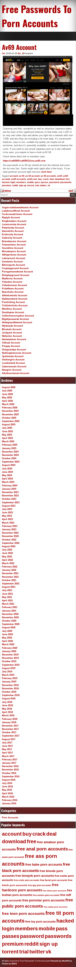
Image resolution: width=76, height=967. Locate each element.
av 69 (21, 176)
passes (44, 182)
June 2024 (7, 472)
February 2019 (9, 678)
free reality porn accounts (56, 907)
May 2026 (7, 397)
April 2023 (7, 519)
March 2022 (8, 563)
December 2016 (10, 766)
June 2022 (7, 553)
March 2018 (8, 715)
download (60, 179)
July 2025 (7, 428)
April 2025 (7, 438)
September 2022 (10, 543)
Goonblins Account (12, 248)
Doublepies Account (13, 312)
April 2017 (7, 752)
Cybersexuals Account (14, 366)
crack (46, 179)
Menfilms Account (12, 309)
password (54, 182)
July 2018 (7, 702)
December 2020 (10, 614)
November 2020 (10, 617)
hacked (5, 182)
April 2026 (7, 401)
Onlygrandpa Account (14, 349)
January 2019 (9, 681)
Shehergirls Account (13, 359)
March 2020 (8, 644)
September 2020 (10, 624)
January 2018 (9, 722)
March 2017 (8, 756)
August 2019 (8, 668)
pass (37, 182)
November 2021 (10, 577)
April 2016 (7, 793)
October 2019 (9, 661)
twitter (43, 185)
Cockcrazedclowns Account (17, 214)
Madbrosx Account (12, 278)
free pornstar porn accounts (43, 900)
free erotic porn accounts (26, 880)
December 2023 (10, 492)
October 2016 (9, 773)
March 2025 (8, 441)
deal (52, 179)
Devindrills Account (13, 231)
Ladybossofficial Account (16, 210)
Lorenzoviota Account (14, 224)
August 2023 (8, 505)
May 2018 (7, 708)
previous (5, 190)
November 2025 (10, 414)
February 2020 (9, 648)
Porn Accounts (10, 817)
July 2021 (7, 590)
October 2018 (9, 692)
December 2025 (10, 411)
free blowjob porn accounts (34, 875)
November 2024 (10, 455)
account (14, 176)
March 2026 (8, 404)
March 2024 (8, 482)
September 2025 (10, 421)
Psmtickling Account (13, 302)
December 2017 (10, 725)
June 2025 (7, 431)
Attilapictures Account (14, 254)
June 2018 (7, 705)
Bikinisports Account (13, 265)
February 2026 (9, 407)
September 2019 (10, 665)
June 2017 (7, 746)
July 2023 (7, 509)
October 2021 (9, 580)
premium (6, 185)
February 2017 (9, 759)
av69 (59, 176)
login (12, 182)
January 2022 (9, 570)
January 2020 (9, 651)
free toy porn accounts (40, 921)
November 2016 (10, 769)
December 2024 (10, 451)
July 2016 (7, 783)
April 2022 (7, 560)
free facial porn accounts (53, 880)
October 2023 (9, 499)
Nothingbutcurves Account (16, 353)
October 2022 (9, 539)
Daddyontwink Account (14, 298)
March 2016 (8, 796)
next (72, 190)
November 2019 (10, 658)
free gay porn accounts (39, 885)
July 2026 (7, 390)
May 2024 (7, 475)
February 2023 (9, 526)
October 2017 (9, 732)
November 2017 (10, 729)
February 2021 (9, 607)
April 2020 (7, 641)
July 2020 (7, 631)
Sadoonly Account (12, 237)
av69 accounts (18, 179)
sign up (22, 185)
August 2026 (8, 387)
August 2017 (8, 739)
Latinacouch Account (13, 258)
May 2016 (7, 790)
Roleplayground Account (15, 275)
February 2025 (9, 444)
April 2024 (7, 478)
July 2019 (7, 671)
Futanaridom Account (14, 244)
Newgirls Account (11, 370)
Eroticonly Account (12, 234)
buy (40, 179)
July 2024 (7, 468)
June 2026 (7, 394)
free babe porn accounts (43, 864)
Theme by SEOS (9, 964)
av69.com (32, 179)
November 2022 (10, 536)
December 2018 (10, 685)
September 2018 (10, 695)
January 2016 (9, 803)
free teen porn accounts (23, 913)
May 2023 (7, 516)
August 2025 (8, 424)
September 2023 (10, 502)
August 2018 (8, 698)
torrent (30, 185)
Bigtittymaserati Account (15, 319)
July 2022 (7, 549)
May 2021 (7, 597)
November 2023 (10, 495)
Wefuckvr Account (12, 336)
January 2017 (9, 763)
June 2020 (7, 634)
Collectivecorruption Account (18, 315)
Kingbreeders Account (14, 221)
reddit (15, 185)
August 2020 (8, 627)
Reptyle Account (11, 217)
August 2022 (8, 546)
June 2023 (7, 512)
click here (46, 172)
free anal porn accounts (42, 849)
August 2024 (8, 465)
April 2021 (7, 600)
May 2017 (7, 749)
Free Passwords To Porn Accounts (37, 16)
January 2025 (9, 448)
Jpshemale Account (13, 356)
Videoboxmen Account (14, 285)
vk (49, 185)
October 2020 (9, 620)
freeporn (28, 53)
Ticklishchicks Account (14, 305)
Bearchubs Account (12, 292)
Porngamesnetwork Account (17, 271)
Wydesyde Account (12, 325)
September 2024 (10, 461)
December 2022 (10, 532)
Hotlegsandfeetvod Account (17, 322)
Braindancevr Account (14, 241)
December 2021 (10, 573)
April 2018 (7, 712)
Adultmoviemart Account (15, 373)
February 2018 (9, 719)
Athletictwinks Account (14, 295)
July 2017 (7, 742)
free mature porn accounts (46, 895)
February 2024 (9, 485)
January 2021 (9, 610)
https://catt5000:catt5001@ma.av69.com (24, 160)
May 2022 (7, 556)
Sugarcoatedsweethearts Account (20, 207)
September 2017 (10, 735)
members (21, 182)
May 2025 (7, 434)
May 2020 (7, 637)
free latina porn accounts (54, 891)
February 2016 (9, 800)
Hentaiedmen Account (14, 339)
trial (37, 185)
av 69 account (32, 176)
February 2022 (9, 566)
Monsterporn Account (14, 251)
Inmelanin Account (12, 261)
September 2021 (10, 583)
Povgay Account (11, 346)
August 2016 (8, 780)
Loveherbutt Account (13, 363)
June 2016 (7, 786)
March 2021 (8, 604)
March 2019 (8, 675)
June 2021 (7, 593)
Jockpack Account (12, 332)
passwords (65, 182)
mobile (30, 182)
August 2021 (8, 587)
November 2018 (10, 688)
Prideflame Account (13, 288)
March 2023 (8, 522)
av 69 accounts (48, 176)
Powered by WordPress (61, 961)
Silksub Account (11, 342)
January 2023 (9, 529)
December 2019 (10, 654)
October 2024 (9, 458)
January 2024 (9, 489)
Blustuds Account (11, 329)
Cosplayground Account (15, 268)
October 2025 (9, 417)
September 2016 (10, 776)
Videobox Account (12, 282)
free (68, 179)
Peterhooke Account (13, 227)
